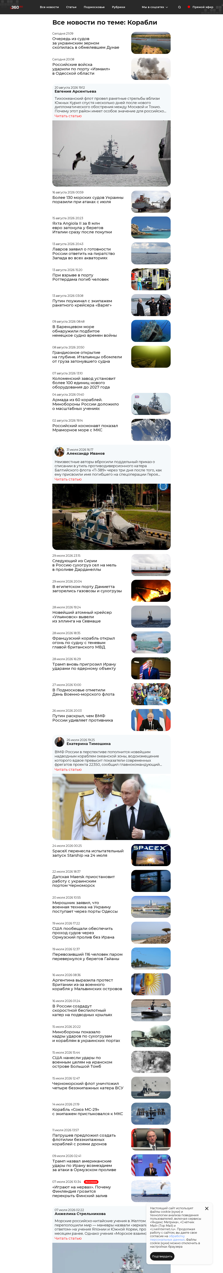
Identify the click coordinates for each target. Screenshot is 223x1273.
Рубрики (118, 7)
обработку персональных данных (167, 1237)
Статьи (71, 7)
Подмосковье (94, 7)
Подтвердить (162, 1256)
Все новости (49, 7)
